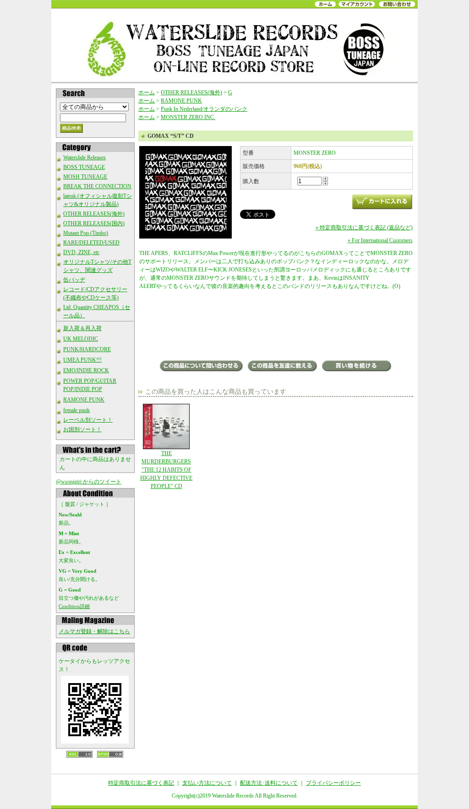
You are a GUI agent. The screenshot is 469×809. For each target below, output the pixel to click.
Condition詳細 (74, 606)
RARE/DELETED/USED (91, 242)
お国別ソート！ (82, 429)
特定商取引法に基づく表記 (141, 783)
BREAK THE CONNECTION (97, 186)
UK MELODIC (80, 339)
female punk (76, 410)
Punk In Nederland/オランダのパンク (204, 109)
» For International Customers (380, 240)
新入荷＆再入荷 (82, 328)
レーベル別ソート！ (88, 420)
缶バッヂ (74, 280)
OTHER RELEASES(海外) (94, 214)
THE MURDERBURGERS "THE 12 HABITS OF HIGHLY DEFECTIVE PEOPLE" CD (166, 469)
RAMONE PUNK (83, 399)
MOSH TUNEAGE (85, 177)
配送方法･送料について (269, 783)
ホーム (146, 92)
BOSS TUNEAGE (84, 167)
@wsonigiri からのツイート (88, 481)
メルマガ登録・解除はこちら (94, 631)
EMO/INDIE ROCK (86, 370)
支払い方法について (207, 783)
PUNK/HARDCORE (87, 349)
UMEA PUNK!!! (82, 360)
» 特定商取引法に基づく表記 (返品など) (364, 227)
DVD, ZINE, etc (81, 252)
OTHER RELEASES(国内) (94, 223)
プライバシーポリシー (333, 783)
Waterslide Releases (84, 157)
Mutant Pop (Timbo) (85, 233)
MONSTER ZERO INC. (188, 117)
